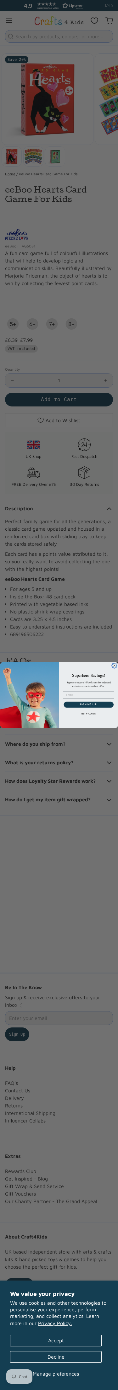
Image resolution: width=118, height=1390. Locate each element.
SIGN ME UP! (88, 704)
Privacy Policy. (55, 1323)
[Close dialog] (114, 665)
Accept (56, 1340)
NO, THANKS (88, 714)
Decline (56, 1357)
